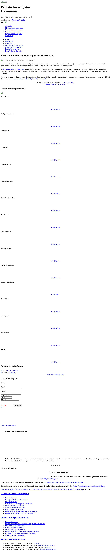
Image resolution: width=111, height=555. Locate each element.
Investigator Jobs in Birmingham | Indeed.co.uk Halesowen (64, 482)
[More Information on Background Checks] (55, 121)
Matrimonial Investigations (14, 28)
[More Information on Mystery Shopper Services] (55, 256)
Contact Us (9, 36)
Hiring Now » (59, 374)
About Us (8, 26)
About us (19, 489)
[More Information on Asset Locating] (55, 222)
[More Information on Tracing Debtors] (55, 306)
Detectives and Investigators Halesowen (19, 504)
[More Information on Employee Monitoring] (55, 289)
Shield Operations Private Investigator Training (89, 486)
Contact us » (61, 84)
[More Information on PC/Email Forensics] (55, 188)
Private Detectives (11, 522)
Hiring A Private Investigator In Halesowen (20, 533)
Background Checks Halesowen (16, 500)
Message (4, 399)
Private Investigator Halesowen (13, 69)
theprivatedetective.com (48, 549)
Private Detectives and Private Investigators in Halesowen (25, 524)
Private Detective (11, 498)
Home (7, 39)
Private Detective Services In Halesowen (19, 513)
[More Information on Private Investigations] (55, 357)
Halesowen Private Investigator (15, 494)
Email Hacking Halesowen (14, 506)
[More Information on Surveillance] (55, 104)
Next (107, 445)
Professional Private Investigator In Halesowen (21, 511)
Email (3, 387)
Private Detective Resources (13, 539)
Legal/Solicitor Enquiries (13, 34)
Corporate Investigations (13, 30)
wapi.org (48, 547)
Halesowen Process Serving (14, 528)
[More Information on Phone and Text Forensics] (55, 205)
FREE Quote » (51, 84)
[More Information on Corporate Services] (55, 155)
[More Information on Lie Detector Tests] (55, 172)
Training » (50, 374)
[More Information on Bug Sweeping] (55, 340)
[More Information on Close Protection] (55, 239)
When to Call (5, 395)
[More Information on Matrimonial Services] (55, 138)
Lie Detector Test (11, 502)
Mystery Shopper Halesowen (15, 529)
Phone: (3, 391)
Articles (79, 489)
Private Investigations (12, 32)
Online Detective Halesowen (15, 507)
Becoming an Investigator (48, 479)
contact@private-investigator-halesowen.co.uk (30, 79)
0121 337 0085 (12, 370)
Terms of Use (47, 489)
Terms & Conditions (60, 489)
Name (3, 383)
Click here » (55, 109)
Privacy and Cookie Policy (32, 489)
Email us (12, 372)
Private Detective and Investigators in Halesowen (22, 531)
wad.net (37, 544)
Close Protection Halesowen (15, 535)
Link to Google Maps (8, 425)
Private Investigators (8, 489)
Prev (3, 445)
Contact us (72, 489)
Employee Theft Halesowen (14, 526)
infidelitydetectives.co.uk (46, 545)
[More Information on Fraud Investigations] (55, 273)
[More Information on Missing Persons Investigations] (55, 323)
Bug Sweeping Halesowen (14, 509)
